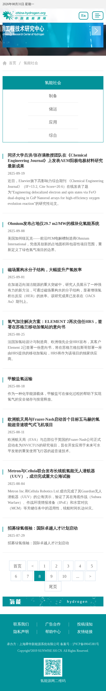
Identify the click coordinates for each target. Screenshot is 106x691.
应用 (53, 122)
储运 (53, 109)
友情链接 (85, 632)
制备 (53, 96)
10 (64, 576)
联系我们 (21, 624)
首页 (12, 63)
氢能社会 (31, 63)
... (77, 576)
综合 (53, 135)
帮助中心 (53, 632)
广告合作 (53, 624)
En (83, 16)
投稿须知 (85, 624)
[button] (96, 30)
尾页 (53, 586)
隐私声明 (21, 632)
